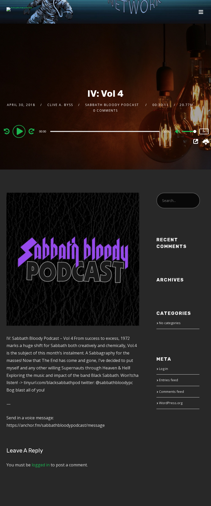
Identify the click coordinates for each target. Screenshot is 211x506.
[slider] (189, 135)
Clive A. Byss (60, 105)
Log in (163, 368)
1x (204, 131)
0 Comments (105, 110)
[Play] (20, 131)
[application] (105, 131)
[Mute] (177, 132)
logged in (41, 465)
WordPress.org (170, 403)
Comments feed (171, 391)
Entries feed (168, 380)
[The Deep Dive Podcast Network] (19, 9)
